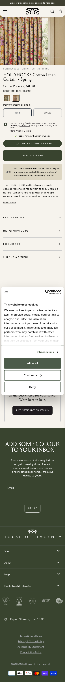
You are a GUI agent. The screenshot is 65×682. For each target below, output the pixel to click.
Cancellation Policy (31, 652)
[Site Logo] (32, 11)
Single (47, 112)
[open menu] (58, 551)
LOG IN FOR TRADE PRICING (17, 91)
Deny (32, 387)
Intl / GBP (38, 619)
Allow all (32, 363)
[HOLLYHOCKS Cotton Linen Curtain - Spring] (16, 98)
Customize (30, 375)
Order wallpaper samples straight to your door (32, 3)
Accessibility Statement (31, 647)
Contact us (25, 125)
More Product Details (20, 131)
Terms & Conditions (31, 636)
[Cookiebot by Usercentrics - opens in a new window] (46, 291)
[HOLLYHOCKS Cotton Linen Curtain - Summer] (7, 98)
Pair (17, 112)
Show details (45, 351)
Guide (28, 123)
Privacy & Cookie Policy (31, 641)
